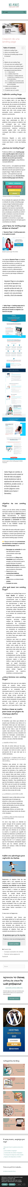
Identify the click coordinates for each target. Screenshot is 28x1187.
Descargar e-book (14, 998)
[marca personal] (14, 1075)
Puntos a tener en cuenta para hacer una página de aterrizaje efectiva (13, 69)
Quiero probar (14, 944)
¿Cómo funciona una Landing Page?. (13, 66)
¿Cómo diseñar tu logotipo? (10, 1150)
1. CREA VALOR (11, 72)
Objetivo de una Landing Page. (12, 62)
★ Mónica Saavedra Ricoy (9, 1171)
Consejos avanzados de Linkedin (13, 952)
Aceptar (4, 1184)
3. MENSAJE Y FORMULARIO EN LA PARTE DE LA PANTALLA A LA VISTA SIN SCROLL (15, 77)
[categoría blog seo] (14, 1129)
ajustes (20, 1181)
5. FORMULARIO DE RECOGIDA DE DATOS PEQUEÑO (15, 83)
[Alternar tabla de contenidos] (22, 48)
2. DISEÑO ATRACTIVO (12, 74)
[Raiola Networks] (14, 1051)
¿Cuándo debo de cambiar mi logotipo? (13, 1152)
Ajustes (19, 1184)
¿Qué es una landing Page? (11, 52)
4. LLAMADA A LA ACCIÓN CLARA (15, 81)
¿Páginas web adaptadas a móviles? (12, 1156)
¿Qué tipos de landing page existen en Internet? (13, 55)
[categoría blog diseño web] (14, 1089)
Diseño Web (7, 949)
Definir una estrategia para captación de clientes (12, 87)
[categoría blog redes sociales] (14, 1102)
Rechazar (12, 1184)
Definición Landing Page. (11, 50)
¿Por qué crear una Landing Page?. (13, 64)
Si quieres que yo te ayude (12, 90)
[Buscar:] (14, 966)
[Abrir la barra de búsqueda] (24, 12)
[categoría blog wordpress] (14, 1116)
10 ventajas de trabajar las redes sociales (13, 1154)
